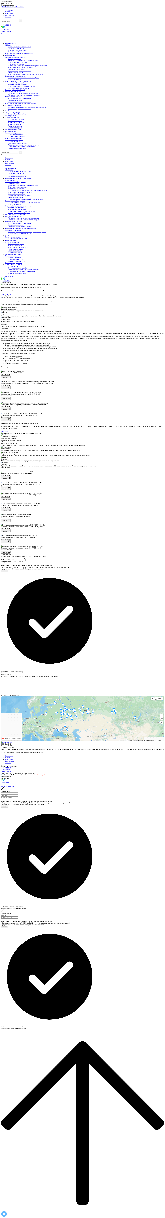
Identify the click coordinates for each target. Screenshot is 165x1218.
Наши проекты (9, 15)
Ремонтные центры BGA (13, 129)
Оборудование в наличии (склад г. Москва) (19, 53)
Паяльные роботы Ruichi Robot (15, 90)
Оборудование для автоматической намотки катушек (25, 74)
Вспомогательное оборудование (15, 57)
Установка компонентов (16, 48)
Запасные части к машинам (17, 148)
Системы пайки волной (16, 83)
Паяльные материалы (15, 128)
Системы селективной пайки (17, 84)
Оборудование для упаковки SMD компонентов (20, 103)
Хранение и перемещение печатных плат (21, 147)
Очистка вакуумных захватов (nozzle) (20, 67)
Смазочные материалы (15, 124)
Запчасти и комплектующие (14, 140)
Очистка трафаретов (15, 121)
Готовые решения (10, 43)
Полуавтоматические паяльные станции (21, 86)
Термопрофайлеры (14, 59)
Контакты (8, 17)
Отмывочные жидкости (16, 119)
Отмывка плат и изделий (13, 97)
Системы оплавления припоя (18, 50)
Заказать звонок (6, 31)
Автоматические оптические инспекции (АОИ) (24, 78)
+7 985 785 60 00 (8, 25)
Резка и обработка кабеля (16, 69)
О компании (9, 10)
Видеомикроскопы (14, 79)
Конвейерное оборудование (17, 52)
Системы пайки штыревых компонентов (18, 81)
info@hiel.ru (6, 29)
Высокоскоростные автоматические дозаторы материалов (27, 107)
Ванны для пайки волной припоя (19, 88)
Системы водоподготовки (13, 138)
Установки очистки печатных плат (19, 102)
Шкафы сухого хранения (13, 133)
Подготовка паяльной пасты (17, 62)
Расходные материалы (12, 117)
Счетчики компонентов (16, 64)
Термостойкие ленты (15, 126)
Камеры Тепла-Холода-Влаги (18, 114)
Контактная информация (9, 766)
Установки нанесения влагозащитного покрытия (24, 95)
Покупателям (9, 13)
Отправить (5, 571)
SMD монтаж (9, 45)
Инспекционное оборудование (15, 76)
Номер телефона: (6, 561)
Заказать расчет (6, 294)
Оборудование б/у (10, 55)
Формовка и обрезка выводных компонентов (23, 60)
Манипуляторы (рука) (15, 72)
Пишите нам (5, 778)
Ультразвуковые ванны (15, 100)
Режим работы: (6, 773)
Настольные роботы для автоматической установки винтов (27, 66)
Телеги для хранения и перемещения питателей (23, 145)
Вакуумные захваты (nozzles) (17, 143)
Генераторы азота (10, 115)
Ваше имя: (4, 559)
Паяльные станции (11, 131)
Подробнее (4, 431)
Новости (7, 12)
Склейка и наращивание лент (18, 122)
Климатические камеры (12, 112)
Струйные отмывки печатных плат (19, 98)
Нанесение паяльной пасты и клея (19, 47)
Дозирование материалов (13, 105)
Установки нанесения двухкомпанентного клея (23, 93)
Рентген (7, 110)
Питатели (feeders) (14, 141)
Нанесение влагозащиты (13, 91)
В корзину (5, 377)
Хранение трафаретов (15, 134)
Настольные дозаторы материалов (19, 109)
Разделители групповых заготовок (19, 71)
